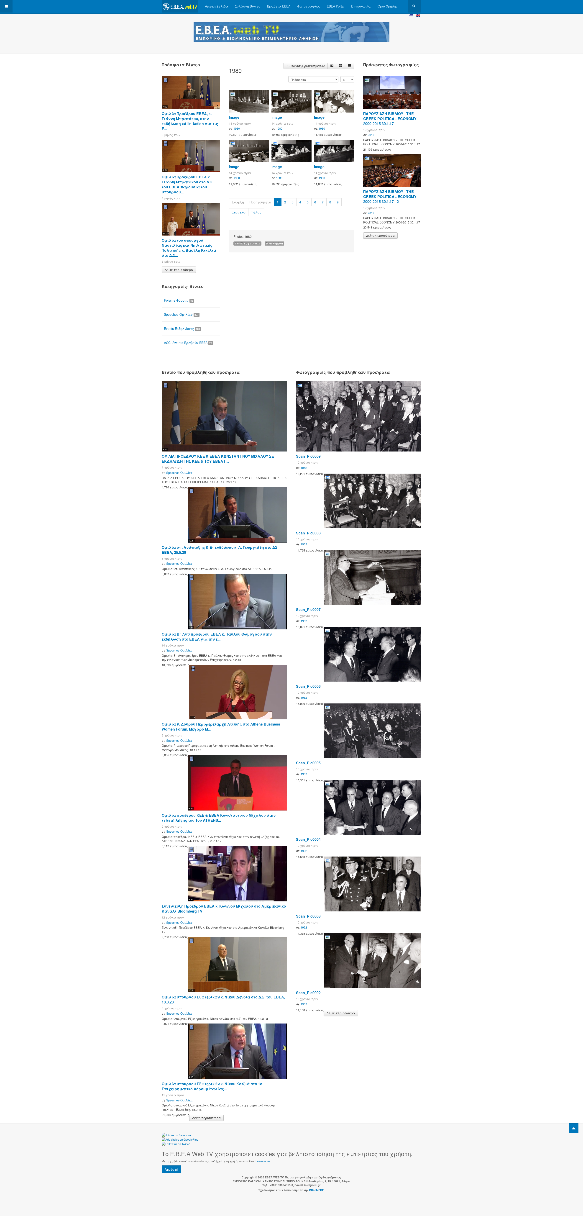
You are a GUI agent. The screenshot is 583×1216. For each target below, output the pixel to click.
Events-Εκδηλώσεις (182, 328)
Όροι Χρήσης (388, 6)
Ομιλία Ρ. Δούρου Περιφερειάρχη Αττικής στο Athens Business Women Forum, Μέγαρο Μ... (221, 726)
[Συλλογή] (340, 66)
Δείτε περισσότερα (179, 269)
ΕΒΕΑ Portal (335, 6)
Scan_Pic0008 (308, 533)
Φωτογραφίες (308, 6)
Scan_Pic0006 (308, 686)
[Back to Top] (573, 1128)
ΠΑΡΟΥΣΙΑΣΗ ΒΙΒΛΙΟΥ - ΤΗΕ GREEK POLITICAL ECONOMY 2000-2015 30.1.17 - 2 (390, 196)
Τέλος (256, 212)
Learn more (263, 1161)
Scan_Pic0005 (308, 762)
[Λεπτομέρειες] (331, 66)
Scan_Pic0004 (308, 839)
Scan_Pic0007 (308, 609)
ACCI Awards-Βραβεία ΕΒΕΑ (188, 342)
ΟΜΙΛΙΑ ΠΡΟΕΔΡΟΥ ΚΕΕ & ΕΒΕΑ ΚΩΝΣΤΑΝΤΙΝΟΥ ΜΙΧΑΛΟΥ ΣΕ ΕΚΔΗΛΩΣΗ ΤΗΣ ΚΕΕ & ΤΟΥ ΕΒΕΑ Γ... (218, 459)
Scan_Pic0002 (308, 992)
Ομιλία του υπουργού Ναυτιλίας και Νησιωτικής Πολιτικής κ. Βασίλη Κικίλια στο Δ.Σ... (189, 248)
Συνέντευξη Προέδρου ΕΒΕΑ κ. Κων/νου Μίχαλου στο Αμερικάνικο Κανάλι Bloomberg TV (224, 908)
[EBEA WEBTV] (180, 6)
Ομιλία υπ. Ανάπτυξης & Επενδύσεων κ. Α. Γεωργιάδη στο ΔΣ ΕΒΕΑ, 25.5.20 (219, 550)
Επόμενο (238, 212)
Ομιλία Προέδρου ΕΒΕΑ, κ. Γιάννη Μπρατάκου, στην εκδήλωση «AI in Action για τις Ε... (190, 121)
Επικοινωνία (361, 6)
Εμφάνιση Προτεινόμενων (305, 66)
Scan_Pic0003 (308, 916)
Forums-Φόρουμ (178, 300)
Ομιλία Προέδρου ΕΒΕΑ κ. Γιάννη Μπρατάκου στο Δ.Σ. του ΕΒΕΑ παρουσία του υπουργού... (187, 184)
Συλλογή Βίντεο (247, 6)
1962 (304, 467)
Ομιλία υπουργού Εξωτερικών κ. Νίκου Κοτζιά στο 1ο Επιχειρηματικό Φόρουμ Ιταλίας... (212, 1086)
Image (234, 117)
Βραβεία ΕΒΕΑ (278, 6)
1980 (236, 128)
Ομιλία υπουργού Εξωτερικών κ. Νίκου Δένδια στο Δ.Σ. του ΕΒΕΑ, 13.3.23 (223, 999)
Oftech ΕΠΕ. (317, 1190)
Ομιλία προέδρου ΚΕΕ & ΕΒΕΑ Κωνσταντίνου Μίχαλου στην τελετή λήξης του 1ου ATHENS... (219, 818)
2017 (371, 135)
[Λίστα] (349, 66)
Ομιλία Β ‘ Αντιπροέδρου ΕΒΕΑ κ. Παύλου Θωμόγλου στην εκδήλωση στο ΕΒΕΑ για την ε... (217, 636)
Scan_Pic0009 (308, 456)
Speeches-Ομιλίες (181, 314)
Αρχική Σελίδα (216, 6)
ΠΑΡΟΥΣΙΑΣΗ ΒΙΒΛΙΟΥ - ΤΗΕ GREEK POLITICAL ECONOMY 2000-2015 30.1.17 (390, 118)
